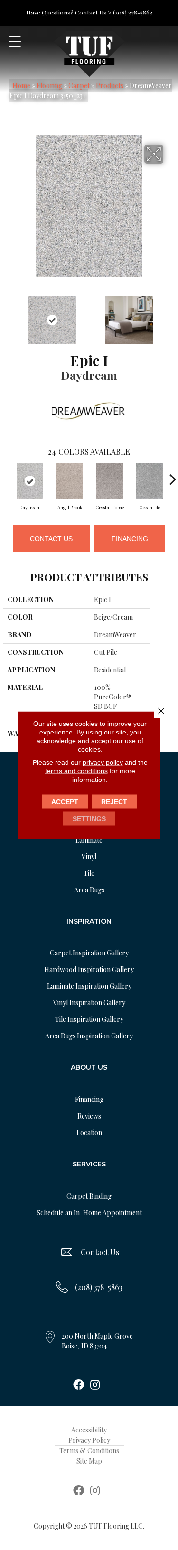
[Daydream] (30, 481)
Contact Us (51, 538)
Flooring (49, 85)
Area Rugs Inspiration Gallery (89, 1035)
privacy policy (103, 762)
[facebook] (78, 1385)
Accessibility (89, 1429)
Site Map (89, 1461)
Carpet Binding (89, 1196)
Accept (64, 801)
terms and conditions (76, 770)
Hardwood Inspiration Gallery (89, 969)
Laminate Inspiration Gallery (89, 986)
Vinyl (89, 856)
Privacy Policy (89, 1440)
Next (170, 315)
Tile (89, 873)
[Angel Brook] (70, 481)
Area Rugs (89, 889)
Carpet (79, 85)
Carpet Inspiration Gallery (89, 952)
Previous (7, 315)
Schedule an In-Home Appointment (89, 1212)
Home (21, 85)
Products (109, 85)
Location (89, 1132)
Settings (89, 818)
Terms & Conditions (89, 1450)
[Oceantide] (149, 481)
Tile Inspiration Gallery (89, 1019)
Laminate (89, 839)
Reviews (89, 1115)
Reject (114, 801)
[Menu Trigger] (15, 41)
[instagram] (95, 1385)
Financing (130, 538)
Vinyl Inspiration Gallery (89, 1002)
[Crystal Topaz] (110, 481)
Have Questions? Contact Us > (69, 13)
